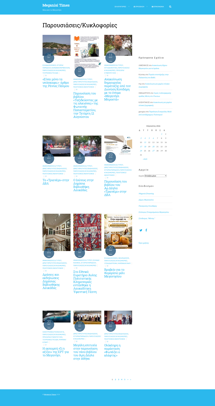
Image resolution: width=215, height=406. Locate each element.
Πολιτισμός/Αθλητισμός (83, 87)
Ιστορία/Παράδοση (111, 170)
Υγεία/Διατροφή (110, 263)
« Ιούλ (145, 159)
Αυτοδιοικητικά (110, 68)
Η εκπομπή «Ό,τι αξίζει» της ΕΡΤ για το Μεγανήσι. (56, 351)
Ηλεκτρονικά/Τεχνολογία (53, 332)
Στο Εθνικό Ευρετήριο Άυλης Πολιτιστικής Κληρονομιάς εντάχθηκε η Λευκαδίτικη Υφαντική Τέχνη (85, 282)
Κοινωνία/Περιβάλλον (61, 68)
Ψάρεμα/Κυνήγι (124, 263)
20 (153, 146)
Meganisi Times (50, 394)
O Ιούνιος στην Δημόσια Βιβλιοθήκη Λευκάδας (83, 185)
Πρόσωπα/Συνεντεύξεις (52, 337)
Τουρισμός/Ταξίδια (50, 73)
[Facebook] (146, 230)
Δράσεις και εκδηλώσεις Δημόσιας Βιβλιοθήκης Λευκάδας (51, 281)
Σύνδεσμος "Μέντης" (147, 218)
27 (153, 151)
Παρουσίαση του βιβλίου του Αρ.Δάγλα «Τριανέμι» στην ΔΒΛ (115, 188)
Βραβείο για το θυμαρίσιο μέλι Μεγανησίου (114, 272)
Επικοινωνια (158, 7)
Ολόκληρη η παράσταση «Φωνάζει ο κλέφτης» (112, 350)
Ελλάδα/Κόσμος (49, 65)
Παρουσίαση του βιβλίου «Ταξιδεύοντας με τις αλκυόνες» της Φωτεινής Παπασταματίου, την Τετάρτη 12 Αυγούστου (85, 105)
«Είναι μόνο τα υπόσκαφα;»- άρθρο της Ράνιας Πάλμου (56, 82)
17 (141, 146)
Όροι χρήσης (144, 243)
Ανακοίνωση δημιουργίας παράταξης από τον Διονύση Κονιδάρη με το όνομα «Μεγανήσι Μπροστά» (117, 89)
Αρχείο (141, 176)
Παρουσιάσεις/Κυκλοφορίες (54, 70)
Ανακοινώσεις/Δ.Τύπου (82, 79)
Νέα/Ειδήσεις (123, 258)
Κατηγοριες (121, 7)
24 (141, 151)
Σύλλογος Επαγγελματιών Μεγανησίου (154, 212)
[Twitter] (141, 230)
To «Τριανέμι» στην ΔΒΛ (56, 181)
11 (145, 142)
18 (145, 146)
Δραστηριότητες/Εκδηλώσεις (85, 82)
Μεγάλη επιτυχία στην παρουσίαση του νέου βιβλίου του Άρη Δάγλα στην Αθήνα (85, 352)
